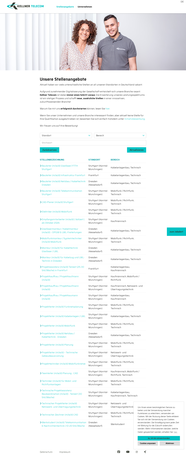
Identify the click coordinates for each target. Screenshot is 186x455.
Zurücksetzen (49, 150)
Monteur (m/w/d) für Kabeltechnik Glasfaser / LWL (60, 249)
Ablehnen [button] (170, 443)
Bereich (115, 159)
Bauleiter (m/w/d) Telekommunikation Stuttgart (62, 192)
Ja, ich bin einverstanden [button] (159, 438)
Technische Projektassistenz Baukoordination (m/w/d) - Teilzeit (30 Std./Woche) (62, 394)
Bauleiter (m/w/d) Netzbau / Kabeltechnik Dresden (64, 183)
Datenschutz (46, 452)
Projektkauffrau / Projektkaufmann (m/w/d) (60, 278)
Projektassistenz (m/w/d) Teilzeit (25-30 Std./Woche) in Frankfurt (63, 268)
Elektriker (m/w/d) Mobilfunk (57, 211)
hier (108, 108)
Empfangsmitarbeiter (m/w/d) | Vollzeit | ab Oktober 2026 (63, 221)
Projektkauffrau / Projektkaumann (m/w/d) (60, 297)
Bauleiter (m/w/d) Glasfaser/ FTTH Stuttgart (60, 167)
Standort (94, 159)
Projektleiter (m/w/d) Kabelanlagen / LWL (63, 316)
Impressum (64, 452)
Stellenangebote (65, 6)
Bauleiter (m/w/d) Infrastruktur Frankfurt (63, 175)
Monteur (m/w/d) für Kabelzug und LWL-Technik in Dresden (63, 259)
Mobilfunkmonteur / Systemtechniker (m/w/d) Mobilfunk (62, 240)
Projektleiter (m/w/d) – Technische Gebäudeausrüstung (60, 354)
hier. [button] (175, 432)
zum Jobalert (176, 231)
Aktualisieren (137, 150)
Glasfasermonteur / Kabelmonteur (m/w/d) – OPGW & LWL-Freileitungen (62, 230)
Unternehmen (85, 6)
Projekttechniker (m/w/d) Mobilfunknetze (63, 364)
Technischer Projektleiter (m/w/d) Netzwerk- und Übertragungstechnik (61, 405)
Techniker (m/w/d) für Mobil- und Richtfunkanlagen (59, 382)
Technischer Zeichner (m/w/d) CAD (60, 414)
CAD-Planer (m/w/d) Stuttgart (57, 202)
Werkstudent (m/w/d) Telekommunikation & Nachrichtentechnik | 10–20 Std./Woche (64, 424)
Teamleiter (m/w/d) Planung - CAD (60, 373)
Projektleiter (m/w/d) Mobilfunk (58, 325)
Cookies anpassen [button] (148, 443)
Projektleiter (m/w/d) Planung (57, 345)
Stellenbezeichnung (52, 159)
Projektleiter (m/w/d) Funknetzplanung (62, 306)
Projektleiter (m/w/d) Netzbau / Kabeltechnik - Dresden (58, 335)
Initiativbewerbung (135, 119)
